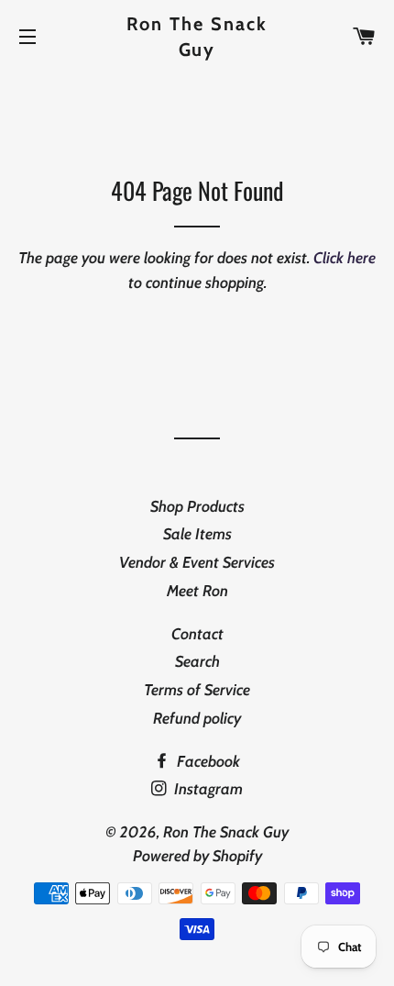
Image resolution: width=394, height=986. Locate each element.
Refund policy (197, 718)
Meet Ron (197, 591)
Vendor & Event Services (197, 562)
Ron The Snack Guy (197, 37)
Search (197, 661)
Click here (344, 258)
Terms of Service (197, 690)
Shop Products (197, 506)
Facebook (206, 761)
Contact (197, 634)
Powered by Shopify (197, 856)
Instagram (206, 789)
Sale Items (197, 534)
